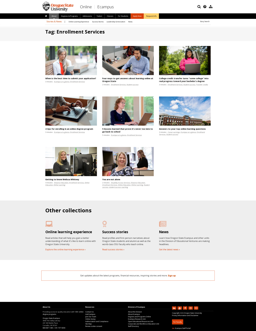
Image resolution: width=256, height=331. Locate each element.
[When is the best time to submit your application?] (71, 74)
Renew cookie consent (93, 326)
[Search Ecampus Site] (199, 6)
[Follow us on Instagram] (190, 308)
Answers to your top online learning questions (182, 128)
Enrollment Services (77, 82)
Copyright (175, 313)
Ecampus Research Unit (137, 319)
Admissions (87, 16)
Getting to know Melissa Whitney (62, 179)
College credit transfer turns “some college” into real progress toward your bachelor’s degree (184, 80)
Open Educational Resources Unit (140, 321)
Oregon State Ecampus (51, 318)
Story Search (204, 21)
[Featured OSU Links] (204, 6)
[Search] (199, 6)
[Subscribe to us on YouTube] (180, 308)
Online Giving (90, 319)
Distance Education (61, 183)
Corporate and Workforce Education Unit (143, 324)
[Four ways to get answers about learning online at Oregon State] (128, 74)
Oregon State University (193, 313)
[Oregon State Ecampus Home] (95, 7)
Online (86, 6)
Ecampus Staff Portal (183, 328)
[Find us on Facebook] (185, 308)
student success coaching (118, 187)
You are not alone (111, 179)
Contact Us (89, 312)
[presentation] (204, 6)
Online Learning (59, 185)
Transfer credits (202, 85)
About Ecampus (134, 314)
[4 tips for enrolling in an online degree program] (71, 125)
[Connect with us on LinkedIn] (174, 308)
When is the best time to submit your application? (70, 78)
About (54, 16)
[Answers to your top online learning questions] (185, 125)
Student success (132, 85)
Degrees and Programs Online (139, 316)
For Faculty (177, 322)
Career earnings (174, 132)
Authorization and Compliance (96, 321)
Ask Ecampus (90, 314)
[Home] (46, 16)
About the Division (135, 312)
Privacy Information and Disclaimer (185, 315)
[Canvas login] (196, 310)
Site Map (88, 324)
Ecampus (105, 6)
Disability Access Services (120, 183)
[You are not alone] (128, 175)
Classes (110, 16)
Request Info (151, 16)
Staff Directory (133, 326)
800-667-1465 (48, 328)
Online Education (124, 185)
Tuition (99, 16)
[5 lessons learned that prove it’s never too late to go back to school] (128, 125)
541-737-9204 (60, 328)
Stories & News (54, 21)
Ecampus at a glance (61, 82)
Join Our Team (90, 316)
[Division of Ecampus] (210, 6)
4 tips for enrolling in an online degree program (69, 128)
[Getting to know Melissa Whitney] (71, 175)
